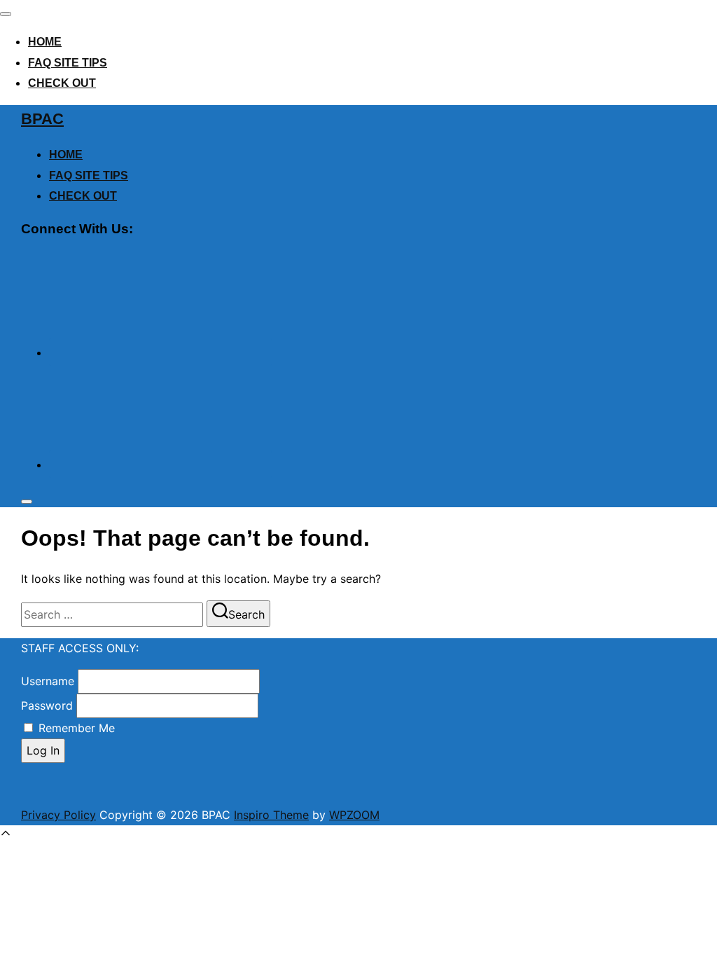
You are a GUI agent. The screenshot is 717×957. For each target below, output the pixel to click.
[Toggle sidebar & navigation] (26, 502)
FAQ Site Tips (67, 63)
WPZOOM (354, 815)
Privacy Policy (58, 815)
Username (47, 681)
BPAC (42, 119)
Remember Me (77, 728)
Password (47, 705)
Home (45, 42)
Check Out (62, 83)
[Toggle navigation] (5, 14)
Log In (43, 750)
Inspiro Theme (271, 815)
